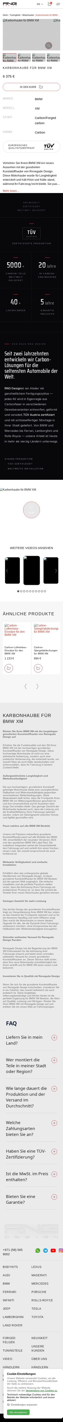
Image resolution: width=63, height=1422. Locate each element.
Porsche (38, 1292)
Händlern (11, 1367)
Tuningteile (13, 1350)
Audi (6, 1275)
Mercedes (40, 1283)
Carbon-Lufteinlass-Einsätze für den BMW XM (16, 650)
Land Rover (12, 1325)
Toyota (37, 1317)
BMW (6, 1283)
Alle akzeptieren (18, 1412)
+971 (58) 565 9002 (13, 1252)
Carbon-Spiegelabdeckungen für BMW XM (46, 650)
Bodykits (10, 1266)
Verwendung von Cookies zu (41, 1390)
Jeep (6, 1308)
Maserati (39, 1275)
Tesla (36, 1308)
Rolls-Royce (42, 1300)
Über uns (39, 1358)
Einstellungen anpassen (24, 1404)
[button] (5, 34)
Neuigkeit (39, 1338)
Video (7, 1358)
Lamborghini (13, 1317)
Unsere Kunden (37, 1348)
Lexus (36, 1266)
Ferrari (9, 1292)
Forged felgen (9, 1340)
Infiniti (8, 1300)
